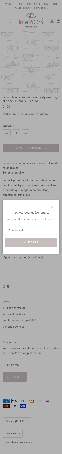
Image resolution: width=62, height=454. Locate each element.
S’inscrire (31, 242)
